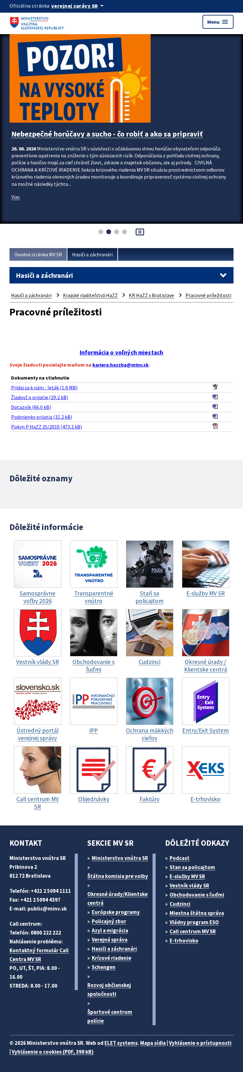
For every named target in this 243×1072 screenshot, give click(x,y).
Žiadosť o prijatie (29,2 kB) (39, 397)
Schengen (103, 967)
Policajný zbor (109, 921)
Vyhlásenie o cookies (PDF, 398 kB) (53, 1051)
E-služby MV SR (187, 876)
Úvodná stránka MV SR (38, 254)
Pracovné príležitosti (208, 295)
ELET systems (121, 1042)
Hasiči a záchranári (92, 254)
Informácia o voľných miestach (121, 352)
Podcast (180, 858)
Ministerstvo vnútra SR (120, 858)
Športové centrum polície (109, 1016)
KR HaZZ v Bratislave (151, 295)
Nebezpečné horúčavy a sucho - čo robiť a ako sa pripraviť (107, 134)
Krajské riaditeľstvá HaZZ (90, 295)
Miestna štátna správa (197, 913)
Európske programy (116, 912)
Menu (218, 22)
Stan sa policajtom (192, 867)
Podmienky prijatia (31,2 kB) (41, 417)
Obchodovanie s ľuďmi (197, 894)
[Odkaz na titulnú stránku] (37, 22)
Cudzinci (180, 903)
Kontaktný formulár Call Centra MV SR (39, 955)
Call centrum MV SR (193, 931)
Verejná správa (110, 939)
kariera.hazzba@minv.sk (120, 365)
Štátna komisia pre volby (117, 876)
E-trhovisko (184, 940)
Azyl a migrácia (110, 930)
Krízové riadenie (111, 957)
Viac (15, 197)
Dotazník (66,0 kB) (31, 407)
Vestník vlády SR (189, 885)
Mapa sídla (153, 1042)
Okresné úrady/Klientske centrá (117, 898)
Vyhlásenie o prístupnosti (200, 1042)
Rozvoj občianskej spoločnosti (109, 989)
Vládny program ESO (194, 922)
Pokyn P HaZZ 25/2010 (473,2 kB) (46, 426)
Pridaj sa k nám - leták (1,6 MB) (44, 387)
